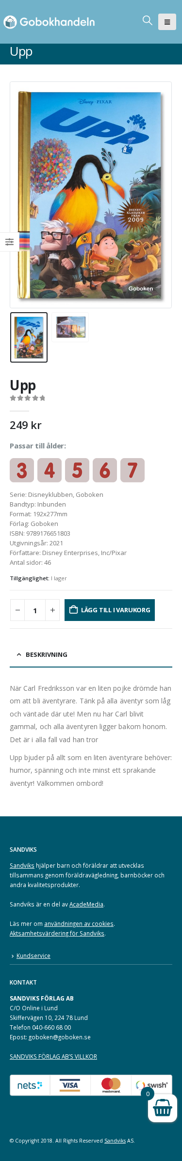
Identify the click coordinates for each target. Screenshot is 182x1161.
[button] (167, 22)
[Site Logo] (50, 22)
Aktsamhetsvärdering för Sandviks (57, 933)
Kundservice (33, 955)
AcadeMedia (86, 904)
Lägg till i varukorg (115, 609)
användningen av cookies (79, 923)
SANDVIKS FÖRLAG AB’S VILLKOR (53, 1056)
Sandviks (22, 865)
